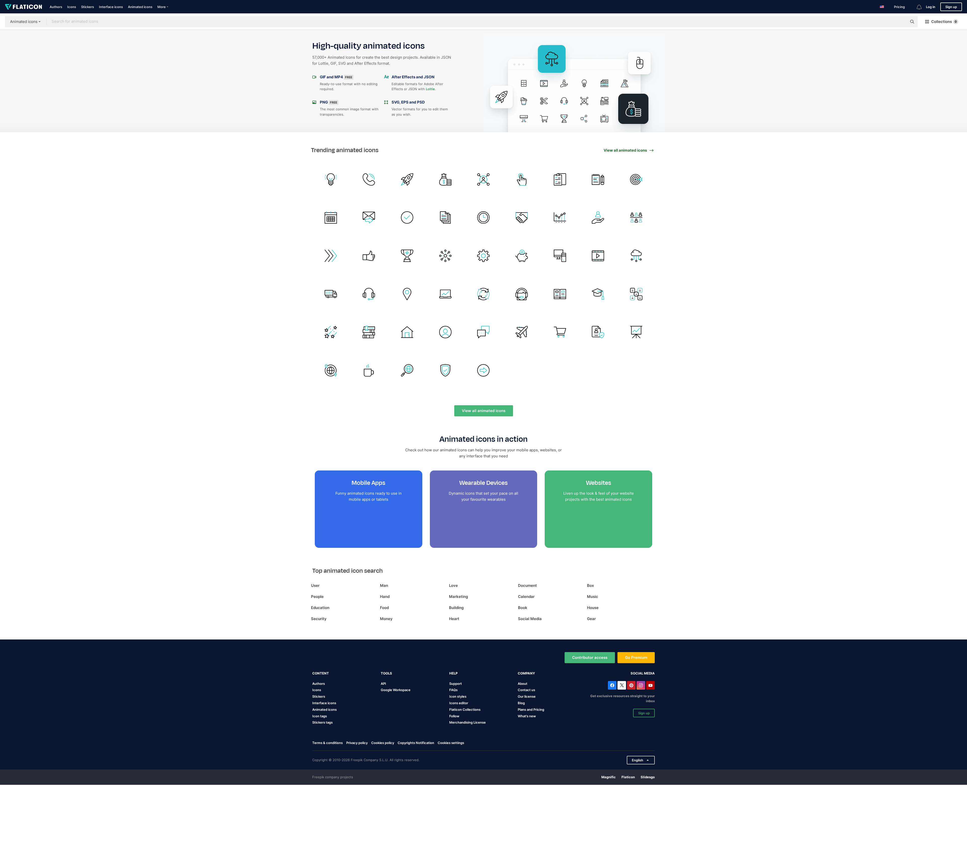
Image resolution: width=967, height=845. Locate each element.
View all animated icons (483, 410)
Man (384, 585)
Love (453, 585)
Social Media (530, 618)
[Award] (407, 256)
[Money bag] (445, 179)
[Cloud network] (636, 256)
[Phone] (369, 179)
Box (590, 585)
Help (453, 673)
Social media (643, 673)
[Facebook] (612, 685)
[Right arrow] (483, 370)
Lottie (430, 89)
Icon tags (319, 716)
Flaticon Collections (464, 709)
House (593, 607)
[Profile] (445, 332)
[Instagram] (641, 685)
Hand (385, 596)
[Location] (407, 294)
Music (592, 596)
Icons (71, 7)
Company (526, 673)
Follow (454, 716)
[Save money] (521, 256)
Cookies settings (451, 743)
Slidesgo (648, 777)
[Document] (445, 217)
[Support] (369, 294)
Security (319, 618)
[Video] (598, 256)
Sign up (951, 7)
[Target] (636, 179)
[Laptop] (445, 294)
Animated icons (140, 7)
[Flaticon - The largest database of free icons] (23, 7)
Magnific (608, 777)
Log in (930, 7)
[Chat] (483, 332)
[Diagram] (483, 294)
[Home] (407, 332)
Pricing (899, 7)
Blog (521, 703)
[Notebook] (598, 179)
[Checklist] (560, 179)
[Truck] (331, 294)
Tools (386, 673)
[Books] (369, 332)
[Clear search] (901, 21)
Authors (56, 7)
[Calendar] (331, 217)
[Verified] (407, 217)
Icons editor (458, 703)
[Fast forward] (331, 256)
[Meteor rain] (331, 332)
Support (455, 684)
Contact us (526, 690)
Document (527, 585)
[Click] (521, 179)
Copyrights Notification (416, 743)
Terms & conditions (327, 743)
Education (320, 607)
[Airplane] (521, 332)
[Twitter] (621, 685)
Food (384, 607)
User (315, 585)
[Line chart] (560, 217)
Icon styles (457, 696)
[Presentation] (636, 332)
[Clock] (483, 217)
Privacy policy (357, 743)
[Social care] (598, 217)
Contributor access (589, 657)
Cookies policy (382, 743)
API (383, 684)
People (317, 596)
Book (522, 607)
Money (386, 618)
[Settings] (483, 256)
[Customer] (636, 217)
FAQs (453, 690)
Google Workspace (395, 690)
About (522, 684)
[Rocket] (407, 179)
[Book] (560, 294)
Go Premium (636, 657)
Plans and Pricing (531, 709)
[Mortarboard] (598, 294)
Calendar (526, 596)
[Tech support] (521, 294)
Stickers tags (322, 722)
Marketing (458, 596)
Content (320, 673)
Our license (527, 696)
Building (456, 607)
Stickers (87, 7)
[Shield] (445, 370)
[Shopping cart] (560, 332)
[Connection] (445, 256)
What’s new (527, 716)
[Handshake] (521, 217)
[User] (598, 332)
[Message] (369, 217)
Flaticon (628, 777)
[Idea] (331, 179)
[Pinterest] (631, 685)
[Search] (407, 370)
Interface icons (111, 7)
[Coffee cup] (369, 370)
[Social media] (483, 179)
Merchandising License (467, 722)
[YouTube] (650, 685)
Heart (454, 618)
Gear (591, 618)
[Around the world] (331, 370)
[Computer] (560, 256)
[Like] (369, 256)
